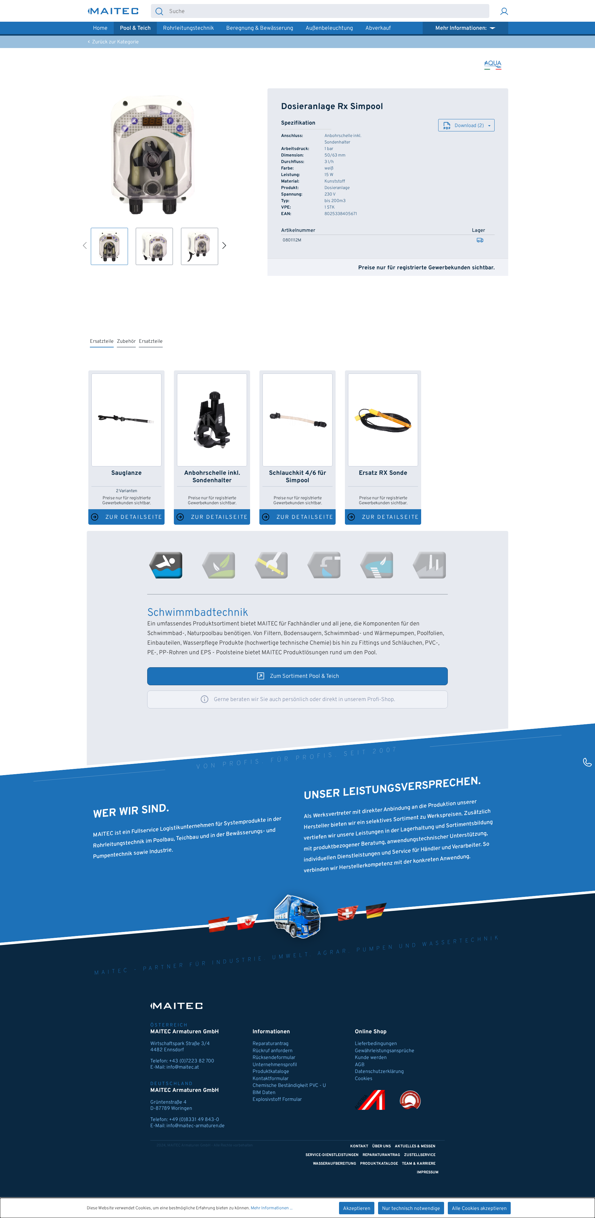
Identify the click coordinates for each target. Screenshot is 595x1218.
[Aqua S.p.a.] (493, 65)
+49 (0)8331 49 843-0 (194, 1120)
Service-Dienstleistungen (332, 1155)
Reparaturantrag (271, 1044)
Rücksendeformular (274, 1058)
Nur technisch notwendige (411, 1209)
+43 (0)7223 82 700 (191, 1061)
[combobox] (328, 11)
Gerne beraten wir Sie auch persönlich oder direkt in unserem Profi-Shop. (304, 699)
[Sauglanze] (126, 420)
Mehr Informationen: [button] (461, 28)
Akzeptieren (356, 1209)
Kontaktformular (271, 1079)
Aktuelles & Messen (415, 1146)
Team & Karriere (418, 1163)
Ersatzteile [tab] (102, 341)
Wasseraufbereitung (334, 1163)
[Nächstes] (224, 245)
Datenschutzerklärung (379, 1072)
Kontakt (359, 1146)
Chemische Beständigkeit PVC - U (289, 1086)
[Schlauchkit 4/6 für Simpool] (297, 420)
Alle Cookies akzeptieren (479, 1209)
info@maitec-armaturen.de (195, 1126)
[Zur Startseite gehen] (113, 11)
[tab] (165, 565)
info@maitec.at (182, 1067)
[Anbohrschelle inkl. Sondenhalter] (212, 420)
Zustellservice (419, 1155)
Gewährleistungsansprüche (384, 1051)
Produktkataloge (271, 1072)
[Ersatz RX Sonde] (383, 420)
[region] (153, 176)
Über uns (381, 1146)
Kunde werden (371, 1058)
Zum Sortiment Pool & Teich (304, 676)
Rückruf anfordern (273, 1051)
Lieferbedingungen (376, 1044)
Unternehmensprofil (275, 1065)
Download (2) (469, 126)
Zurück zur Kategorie (115, 42)
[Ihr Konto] (504, 11)
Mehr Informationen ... (272, 1208)
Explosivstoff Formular (277, 1100)
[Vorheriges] (84, 245)
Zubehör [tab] (126, 341)
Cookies (363, 1079)
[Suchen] (159, 11)
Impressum (428, 1172)
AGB (359, 1065)
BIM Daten (264, 1093)
